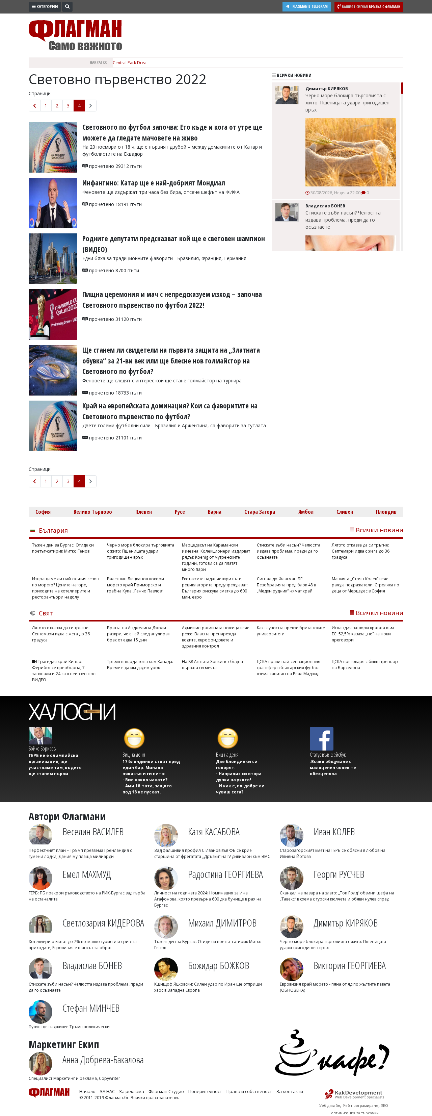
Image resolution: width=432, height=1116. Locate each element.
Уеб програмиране (360, 1105)
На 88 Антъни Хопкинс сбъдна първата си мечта (212, 664)
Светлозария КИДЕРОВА (103, 923)
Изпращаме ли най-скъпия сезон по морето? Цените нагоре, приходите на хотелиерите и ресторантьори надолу (65, 588)
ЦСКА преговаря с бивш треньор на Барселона (365, 664)
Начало (87, 1091)
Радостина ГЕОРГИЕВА (225, 874)
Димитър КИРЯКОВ (346, 923)
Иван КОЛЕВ (334, 831)
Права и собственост (249, 1091)
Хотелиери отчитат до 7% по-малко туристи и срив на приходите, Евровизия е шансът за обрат (83, 944)
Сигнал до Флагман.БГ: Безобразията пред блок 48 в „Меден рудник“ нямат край (286, 585)
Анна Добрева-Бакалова (103, 1059)
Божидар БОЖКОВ (218, 965)
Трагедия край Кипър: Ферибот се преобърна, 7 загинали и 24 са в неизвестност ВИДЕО (64, 671)
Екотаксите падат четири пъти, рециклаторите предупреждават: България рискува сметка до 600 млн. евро (215, 588)
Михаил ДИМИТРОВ (222, 923)
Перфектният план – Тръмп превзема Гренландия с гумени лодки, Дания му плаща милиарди (80, 853)
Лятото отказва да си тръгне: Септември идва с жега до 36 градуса (360, 551)
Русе (180, 511)
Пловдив (386, 511)
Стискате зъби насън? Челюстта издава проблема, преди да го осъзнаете (343, 219)
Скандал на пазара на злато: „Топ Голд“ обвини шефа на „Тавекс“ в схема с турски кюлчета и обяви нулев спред (337, 896)
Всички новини (294, 75)
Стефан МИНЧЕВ (90, 1008)
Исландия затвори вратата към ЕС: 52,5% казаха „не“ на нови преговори (363, 634)
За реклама (131, 1091)
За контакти (289, 1091)
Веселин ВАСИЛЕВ (93, 831)
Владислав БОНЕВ (92, 965)
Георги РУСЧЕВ (339, 874)
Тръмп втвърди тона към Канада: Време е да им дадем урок (140, 664)
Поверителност (205, 1091)
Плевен (143, 511)
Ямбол (306, 511)
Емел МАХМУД (86, 874)
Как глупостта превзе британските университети (291, 631)
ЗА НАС (107, 1091)
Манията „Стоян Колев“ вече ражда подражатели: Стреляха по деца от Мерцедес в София (365, 585)
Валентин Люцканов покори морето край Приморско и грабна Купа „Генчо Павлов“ (135, 585)
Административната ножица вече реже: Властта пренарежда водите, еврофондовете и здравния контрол (215, 637)
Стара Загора (259, 511)
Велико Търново (93, 511)
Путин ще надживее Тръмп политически (69, 1027)
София (43, 511)
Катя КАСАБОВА (214, 831)
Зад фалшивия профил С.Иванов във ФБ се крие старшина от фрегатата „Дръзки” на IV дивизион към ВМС (212, 853)
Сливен (344, 511)
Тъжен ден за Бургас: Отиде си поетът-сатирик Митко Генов (63, 548)
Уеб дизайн (329, 1105)
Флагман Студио (166, 1091)
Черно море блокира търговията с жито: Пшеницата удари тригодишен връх (347, 102)
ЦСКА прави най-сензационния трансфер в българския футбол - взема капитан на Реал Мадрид (289, 668)
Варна (214, 511)
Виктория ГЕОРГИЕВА (350, 965)
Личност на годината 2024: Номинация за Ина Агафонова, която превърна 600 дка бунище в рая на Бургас (208, 899)
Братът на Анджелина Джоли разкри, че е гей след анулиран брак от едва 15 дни (138, 634)
